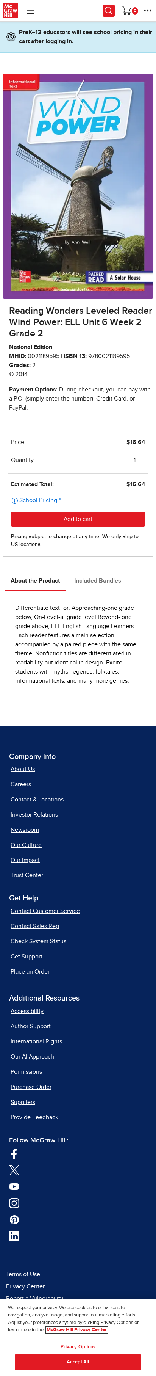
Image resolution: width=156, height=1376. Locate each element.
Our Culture (26, 845)
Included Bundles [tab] (97, 581)
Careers (21, 784)
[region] (78, 1337)
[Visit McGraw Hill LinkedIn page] (14, 1236)
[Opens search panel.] (109, 11)
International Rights (36, 1041)
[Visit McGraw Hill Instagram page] (14, 1203)
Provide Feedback (34, 1117)
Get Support (26, 956)
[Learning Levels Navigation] (30, 11)
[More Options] (147, 10)
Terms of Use (23, 1274)
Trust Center (27, 875)
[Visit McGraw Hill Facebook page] (14, 1153)
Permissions (26, 1072)
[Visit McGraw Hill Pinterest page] (14, 1219)
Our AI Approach (32, 1057)
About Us (23, 769)
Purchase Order (31, 1087)
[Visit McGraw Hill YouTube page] (14, 1186)
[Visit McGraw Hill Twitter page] (14, 1170)
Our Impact (25, 860)
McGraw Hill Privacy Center (77, 1329)
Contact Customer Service (45, 911)
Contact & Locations (37, 799)
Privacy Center (25, 1286)
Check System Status (38, 941)
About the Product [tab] (35, 581)
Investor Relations (34, 815)
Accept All (78, 1362)
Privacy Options (78, 1347)
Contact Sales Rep (35, 926)
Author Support (31, 1026)
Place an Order (30, 972)
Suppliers (23, 1102)
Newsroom (25, 830)
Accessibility (27, 1011)
